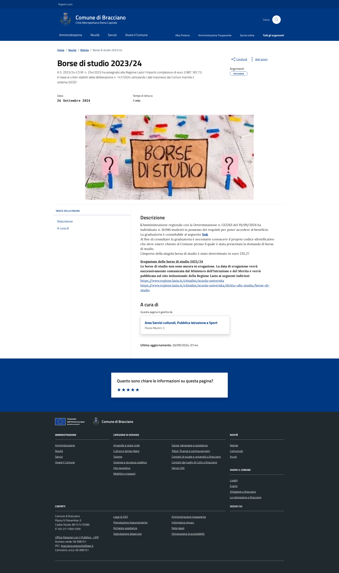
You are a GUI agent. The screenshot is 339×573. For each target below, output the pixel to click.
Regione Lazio (65, 4)
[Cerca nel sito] (276, 19)
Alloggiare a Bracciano (243, 492)
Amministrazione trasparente (189, 517)
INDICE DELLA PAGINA (68, 211)
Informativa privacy (183, 522)
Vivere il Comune (136, 35)
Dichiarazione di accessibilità (188, 534)
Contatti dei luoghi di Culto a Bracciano (194, 462)
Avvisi (233, 457)
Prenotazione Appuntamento (130, 522)
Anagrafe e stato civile (126, 445)
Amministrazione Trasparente (214, 35)
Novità (95, 35)
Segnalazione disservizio (127, 534)
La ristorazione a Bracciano (245, 497)
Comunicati (236, 451)
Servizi (112, 35)
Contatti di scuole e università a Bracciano (196, 457)
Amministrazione (70, 35)
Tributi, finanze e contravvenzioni (191, 451)
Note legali (178, 528)
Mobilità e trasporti (124, 473)
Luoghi (234, 480)
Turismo (117, 457)
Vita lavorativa (121, 468)
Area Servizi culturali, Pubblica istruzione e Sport (181, 322)
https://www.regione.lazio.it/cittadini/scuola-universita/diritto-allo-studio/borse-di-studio (205, 287)
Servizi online (247, 35)
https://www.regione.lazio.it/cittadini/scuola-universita (182, 281)
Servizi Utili (178, 468)
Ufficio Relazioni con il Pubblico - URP (77, 537)
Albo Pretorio (182, 35)
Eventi (233, 486)
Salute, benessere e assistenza (190, 445)
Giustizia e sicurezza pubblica (130, 462)
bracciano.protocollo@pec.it (77, 546)
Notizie (234, 445)
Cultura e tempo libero (126, 451)
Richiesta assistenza (125, 528)
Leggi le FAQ (120, 517)
